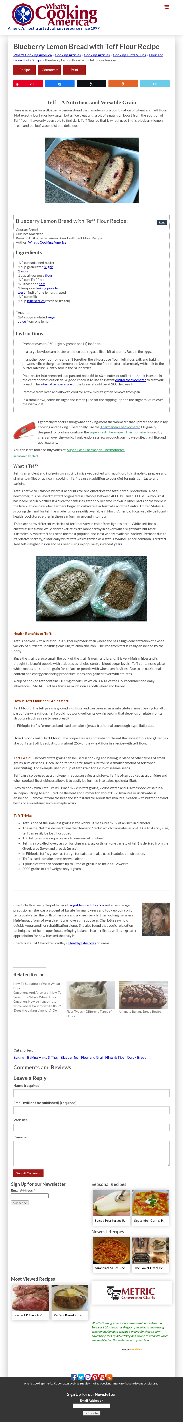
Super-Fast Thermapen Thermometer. (96, 450)
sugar (48, 267)
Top (172, 1411)
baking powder (47, 288)
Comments (50, 69)
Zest (21, 292)
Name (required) (27, 1085)
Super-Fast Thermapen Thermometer (118, 432)
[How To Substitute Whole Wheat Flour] (40, 997)
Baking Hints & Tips (42, 1057)
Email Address (23, 1190)
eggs (24, 271)
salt (42, 284)
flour (48, 275)
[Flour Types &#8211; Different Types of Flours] (91, 995)
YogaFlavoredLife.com (86, 905)
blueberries (36, 301)
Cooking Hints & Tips (129, 55)
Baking (18, 1057)
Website (20, 1120)
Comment (21, 1137)
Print (74, 69)
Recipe (24, 69)
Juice (22, 321)
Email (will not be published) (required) (45, 1102)
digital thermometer (130, 380)
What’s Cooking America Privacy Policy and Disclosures (125, 1383)
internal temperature (56, 384)
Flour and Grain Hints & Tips (102, 1057)
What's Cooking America (32, 55)
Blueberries (69, 1057)
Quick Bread (136, 1057)
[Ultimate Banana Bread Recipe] (143, 995)
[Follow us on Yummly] (109, 1377)
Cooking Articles (68, 55)
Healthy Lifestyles (82, 943)
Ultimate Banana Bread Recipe (140, 1011)
